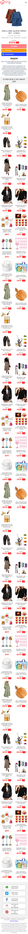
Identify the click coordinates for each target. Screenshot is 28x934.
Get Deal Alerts (9, 54)
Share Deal (6, 50)
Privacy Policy (14, 921)
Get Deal (14, 46)
